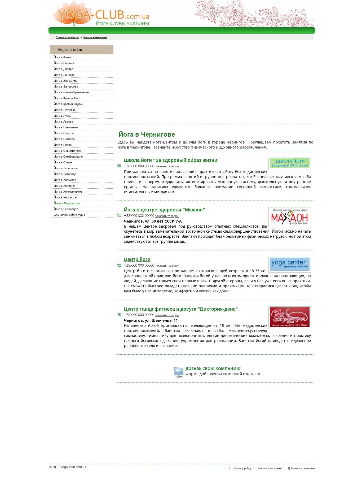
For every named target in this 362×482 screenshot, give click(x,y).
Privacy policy (242, 468)
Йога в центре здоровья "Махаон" (164, 209)
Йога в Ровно (63, 144)
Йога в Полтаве (64, 139)
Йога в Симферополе (68, 156)
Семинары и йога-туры (69, 214)
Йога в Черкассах (66, 197)
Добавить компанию (301, 468)
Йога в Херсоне (64, 185)
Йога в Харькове (65, 179)
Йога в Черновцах (66, 209)
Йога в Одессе (64, 133)
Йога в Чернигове (67, 203)
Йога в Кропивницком (68, 104)
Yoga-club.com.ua (73, 467)
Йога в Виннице (64, 63)
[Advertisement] (215, 82)
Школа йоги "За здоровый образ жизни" (172, 160)
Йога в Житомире (65, 80)
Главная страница (67, 37)
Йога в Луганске (65, 109)
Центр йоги (137, 259)
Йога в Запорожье (66, 86)
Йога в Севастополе (67, 150)
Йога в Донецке (64, 74)
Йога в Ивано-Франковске (71, 92)
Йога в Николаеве (66, 127)
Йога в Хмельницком (68, 191)
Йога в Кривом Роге (67, 98)
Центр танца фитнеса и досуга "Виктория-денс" (181, 309)
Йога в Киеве (62, 57)
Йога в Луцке (62, 115)
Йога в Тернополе (66, 168)
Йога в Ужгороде (65, 174)
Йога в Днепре (63, 69)
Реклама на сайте (270, 468)
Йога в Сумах (63, 162)
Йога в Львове (63, 121)
